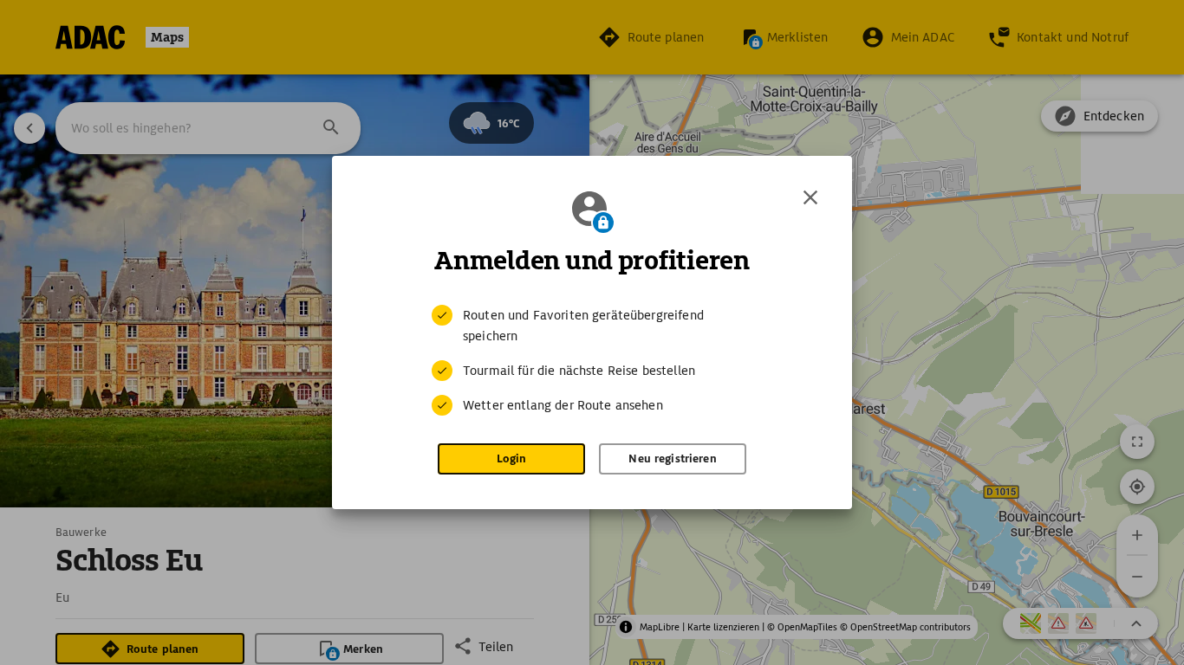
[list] (592, 360)
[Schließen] (810, 197)
